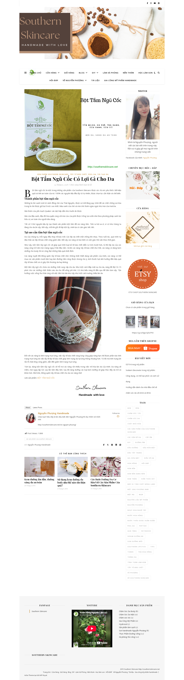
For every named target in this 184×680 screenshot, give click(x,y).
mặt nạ (131, 494)
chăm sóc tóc (134, 413)
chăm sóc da (134, 418)
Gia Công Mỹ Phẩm (127, 621)
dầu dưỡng (133, 448)
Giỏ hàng (69, 72)
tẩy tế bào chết (135, 567)
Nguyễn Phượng (150, 157)
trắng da (132, 557)
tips (152, 547)
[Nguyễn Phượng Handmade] (31, 418)
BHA (137, 408)
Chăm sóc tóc (125, 617)
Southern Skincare (39, 611)
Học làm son (145, 72)
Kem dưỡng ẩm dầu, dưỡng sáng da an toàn (39, 481)
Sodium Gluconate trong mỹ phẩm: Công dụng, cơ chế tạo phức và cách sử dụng (142, 376)
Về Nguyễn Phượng (73, 80)
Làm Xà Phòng (110, 72)
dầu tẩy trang (135, 453)
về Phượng (133, 573)
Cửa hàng (51, 72)
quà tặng (132, 531)
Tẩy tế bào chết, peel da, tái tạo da (89, 174)
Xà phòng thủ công (127, 637)
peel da (131, 526)
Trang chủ (35, 72)
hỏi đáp (145, 463)
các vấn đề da (134, 437)
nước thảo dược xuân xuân (141, 520)
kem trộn (132, 479)
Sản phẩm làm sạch (127, 627)
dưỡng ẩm (140, 442)
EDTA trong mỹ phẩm (135, 364)
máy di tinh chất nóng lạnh (141, 484)
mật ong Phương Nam (138, 489)
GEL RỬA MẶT (134, 458)
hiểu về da (149, 458)
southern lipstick (137, 547)
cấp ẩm (149, 437)
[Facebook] (118, 416)
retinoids (146, 531)
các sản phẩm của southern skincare (39, 439)
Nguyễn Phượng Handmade (53, 413)
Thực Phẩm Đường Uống (129, 633)
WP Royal (43, 675)
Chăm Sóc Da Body (127, 611)
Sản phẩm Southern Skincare (52, 174)
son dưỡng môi (135, 541)
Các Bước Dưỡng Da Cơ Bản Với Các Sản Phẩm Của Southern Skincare (105, 482)
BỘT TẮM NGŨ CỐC (46, 378)
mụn (141, 494)
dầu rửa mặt (149, 448)
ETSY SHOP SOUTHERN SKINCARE (143, 292)
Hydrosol (123, 624)
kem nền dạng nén (136, 474)
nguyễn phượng (135, 505)
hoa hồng (132, 463)
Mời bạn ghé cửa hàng (143, 246)
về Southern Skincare (138, 578)
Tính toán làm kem (137, 562)
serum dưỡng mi (135, 536)
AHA (129, 408)
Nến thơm (128, 72)
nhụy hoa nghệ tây (137, 510)
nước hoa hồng (135, 515)
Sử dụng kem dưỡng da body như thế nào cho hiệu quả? (71, 482)
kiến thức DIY (148, 479)
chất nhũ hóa (134, 424)
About (28, 407)
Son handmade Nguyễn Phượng (132, 630)
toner (131, 552)
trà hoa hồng (145, 552)
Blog (81, 72)
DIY (93, 72)
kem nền (131, 468)
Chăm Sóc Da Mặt (126, 614)
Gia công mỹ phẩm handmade (120, 80)
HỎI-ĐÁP (53, 80)
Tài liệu (95, 80)
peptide (143, 526)
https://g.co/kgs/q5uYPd (142, 332)
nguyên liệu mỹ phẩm (138, 500)
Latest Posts (37, 407)
